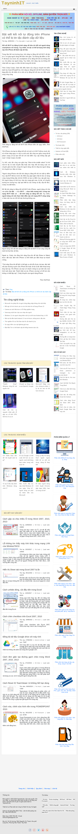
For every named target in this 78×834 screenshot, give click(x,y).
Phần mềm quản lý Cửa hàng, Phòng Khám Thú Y (64, 557)
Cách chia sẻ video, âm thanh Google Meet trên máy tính (67, 409)
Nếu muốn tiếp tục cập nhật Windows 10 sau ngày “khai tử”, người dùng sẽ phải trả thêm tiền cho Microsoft (64, 66)
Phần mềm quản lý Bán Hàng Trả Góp (64, 636)
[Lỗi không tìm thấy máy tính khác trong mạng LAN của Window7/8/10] (10, 551)
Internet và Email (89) (62, 151)
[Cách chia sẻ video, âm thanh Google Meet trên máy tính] (56, 408)
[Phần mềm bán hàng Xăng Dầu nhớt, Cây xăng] (64, 734)
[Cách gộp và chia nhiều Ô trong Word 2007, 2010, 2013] (10, 529)
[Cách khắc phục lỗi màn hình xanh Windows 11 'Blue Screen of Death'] (56, 254)
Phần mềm (45, 805)
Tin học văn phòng (53, 799)
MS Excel (37, 573)
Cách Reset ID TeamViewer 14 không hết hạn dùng (26, 683)
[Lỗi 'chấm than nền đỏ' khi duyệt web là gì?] (10, 446)
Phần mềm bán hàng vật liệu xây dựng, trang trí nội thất (64, 663)
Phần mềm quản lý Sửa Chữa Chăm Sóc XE (53, 810)
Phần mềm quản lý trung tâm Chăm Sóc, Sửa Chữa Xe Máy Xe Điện (64, 514)
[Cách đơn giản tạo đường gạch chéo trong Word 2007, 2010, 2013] (10, 667)
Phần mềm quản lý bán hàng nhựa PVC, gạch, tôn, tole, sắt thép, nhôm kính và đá (64, 690)
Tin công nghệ (20, 41)
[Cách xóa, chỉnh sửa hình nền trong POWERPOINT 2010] (10, 717)
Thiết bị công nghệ (54, 805)
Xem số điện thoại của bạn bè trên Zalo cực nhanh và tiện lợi (67, 235)
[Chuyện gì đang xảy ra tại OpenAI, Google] (26, 375)
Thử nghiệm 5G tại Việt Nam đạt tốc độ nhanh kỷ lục (20, 321)
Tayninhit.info (21, 799)
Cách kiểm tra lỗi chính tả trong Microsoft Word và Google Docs (67, 189)
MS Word (37, 525)
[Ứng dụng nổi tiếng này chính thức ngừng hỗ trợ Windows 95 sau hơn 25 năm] (56, 75)
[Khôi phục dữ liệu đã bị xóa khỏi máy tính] (56, 364)
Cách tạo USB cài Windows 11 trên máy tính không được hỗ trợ (67, 209)
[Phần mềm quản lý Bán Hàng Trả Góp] (64, 626)
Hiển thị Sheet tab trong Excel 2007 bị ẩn (21, 570)
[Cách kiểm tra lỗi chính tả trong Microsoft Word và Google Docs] (56, 188)
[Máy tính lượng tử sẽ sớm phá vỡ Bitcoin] (56, 39)
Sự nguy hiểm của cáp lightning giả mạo (17, 324)
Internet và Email (39, 640)
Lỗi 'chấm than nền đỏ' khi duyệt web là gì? (10, 458)
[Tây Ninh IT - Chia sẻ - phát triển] (20, 3)
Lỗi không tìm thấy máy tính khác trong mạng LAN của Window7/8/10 (67, 358)
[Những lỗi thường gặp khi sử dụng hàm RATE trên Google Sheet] (56, 241)
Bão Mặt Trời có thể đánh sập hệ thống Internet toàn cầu (21, 327)
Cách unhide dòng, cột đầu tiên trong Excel (22, 590)
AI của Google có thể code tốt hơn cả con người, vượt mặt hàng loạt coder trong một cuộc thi (26, 460)
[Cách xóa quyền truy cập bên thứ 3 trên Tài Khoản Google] (56, 345)
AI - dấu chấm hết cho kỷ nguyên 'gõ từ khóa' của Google (67, 58)
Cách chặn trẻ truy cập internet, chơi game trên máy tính (67, 314)
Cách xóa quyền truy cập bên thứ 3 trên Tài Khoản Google (67, 346)
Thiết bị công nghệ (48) (62, 148)
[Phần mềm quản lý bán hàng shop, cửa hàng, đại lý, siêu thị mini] (64, 115)
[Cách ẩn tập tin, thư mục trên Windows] (56, 379)
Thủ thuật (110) (60, 145)
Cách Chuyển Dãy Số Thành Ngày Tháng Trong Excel (67, 308)
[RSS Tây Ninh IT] (47, 830)
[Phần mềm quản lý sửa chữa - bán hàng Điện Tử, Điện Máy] (64, 707)
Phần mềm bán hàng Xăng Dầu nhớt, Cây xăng (64, 745)
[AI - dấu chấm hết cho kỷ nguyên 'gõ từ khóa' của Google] (56, 57)
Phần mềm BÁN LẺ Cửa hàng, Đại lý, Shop (64, 458)
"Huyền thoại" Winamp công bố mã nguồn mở (10, 386)
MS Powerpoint (39, 712)
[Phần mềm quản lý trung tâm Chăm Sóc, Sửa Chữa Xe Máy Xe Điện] (64, 503)
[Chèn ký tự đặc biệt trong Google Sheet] (56, 390)
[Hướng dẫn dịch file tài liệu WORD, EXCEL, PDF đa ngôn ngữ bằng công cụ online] (56, 320)
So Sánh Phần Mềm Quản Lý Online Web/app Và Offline (67, 196)
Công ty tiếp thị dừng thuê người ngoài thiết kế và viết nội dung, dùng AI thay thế (43, 460)
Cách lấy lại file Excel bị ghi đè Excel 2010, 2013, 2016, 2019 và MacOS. (67, 221)
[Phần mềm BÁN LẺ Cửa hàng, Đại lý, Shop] (64, 448)
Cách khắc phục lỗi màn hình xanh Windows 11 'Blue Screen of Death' (67, 255)
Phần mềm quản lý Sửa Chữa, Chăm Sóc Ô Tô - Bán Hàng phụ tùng (64, 486)
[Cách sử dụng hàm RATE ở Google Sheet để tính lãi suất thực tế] (56, 247)
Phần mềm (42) (60, 154)
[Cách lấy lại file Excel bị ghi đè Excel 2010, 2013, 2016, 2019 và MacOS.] (56, 221)
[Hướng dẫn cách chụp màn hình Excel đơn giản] (56, 215)
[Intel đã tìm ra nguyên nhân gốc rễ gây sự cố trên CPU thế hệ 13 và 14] (10, 401)
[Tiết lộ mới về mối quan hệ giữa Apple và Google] (56, 44)
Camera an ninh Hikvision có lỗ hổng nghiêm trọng (19, 309)
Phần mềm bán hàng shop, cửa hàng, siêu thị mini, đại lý (67, 202)
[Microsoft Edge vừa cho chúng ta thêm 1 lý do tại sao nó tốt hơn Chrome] (43, 375)
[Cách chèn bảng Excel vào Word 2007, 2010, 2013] (56, 402)
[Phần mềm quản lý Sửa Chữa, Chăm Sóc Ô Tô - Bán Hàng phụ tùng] (64, 475)
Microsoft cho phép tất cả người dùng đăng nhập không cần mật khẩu (25, 303)
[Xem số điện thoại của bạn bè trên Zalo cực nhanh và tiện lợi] (56, 234)
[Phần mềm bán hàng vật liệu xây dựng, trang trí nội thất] (64, 652)
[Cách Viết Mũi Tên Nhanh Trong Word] (56, 385)
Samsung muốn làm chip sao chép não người (18, 312)
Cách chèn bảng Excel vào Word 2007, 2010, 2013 (67, 403)
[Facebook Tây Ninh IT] (30, 830)
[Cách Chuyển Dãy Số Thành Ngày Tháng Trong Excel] (56, 307)
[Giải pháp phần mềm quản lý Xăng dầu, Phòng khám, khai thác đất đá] (42, 830)
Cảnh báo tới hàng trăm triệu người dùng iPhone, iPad (67, 93)
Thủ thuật (37, 549)
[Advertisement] (26, 345)
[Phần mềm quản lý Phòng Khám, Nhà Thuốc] (64, 527)
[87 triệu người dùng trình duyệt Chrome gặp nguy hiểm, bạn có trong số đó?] (43, 474)
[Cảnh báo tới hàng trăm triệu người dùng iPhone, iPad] (56, 93)
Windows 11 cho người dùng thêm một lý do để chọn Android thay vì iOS (26, 315)
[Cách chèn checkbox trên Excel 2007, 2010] (10, 625)
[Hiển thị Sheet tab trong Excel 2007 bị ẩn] (10, 574)
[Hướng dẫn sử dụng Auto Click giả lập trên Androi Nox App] (56, 338)
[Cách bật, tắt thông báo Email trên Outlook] (56, 396)
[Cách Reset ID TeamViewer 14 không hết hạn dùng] (10, 688)
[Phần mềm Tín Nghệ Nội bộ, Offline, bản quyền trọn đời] (39, 21)
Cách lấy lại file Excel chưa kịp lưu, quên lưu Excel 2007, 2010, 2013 (67, 228)
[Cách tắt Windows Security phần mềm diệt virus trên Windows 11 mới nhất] (56, 173)
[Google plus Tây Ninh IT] (34, 830)
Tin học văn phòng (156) (63, 133)
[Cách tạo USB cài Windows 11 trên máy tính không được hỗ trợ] (56, 208)
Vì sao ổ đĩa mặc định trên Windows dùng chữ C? (10, 486)
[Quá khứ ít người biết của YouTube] (56, 99)
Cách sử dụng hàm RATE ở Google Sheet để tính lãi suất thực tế (67, 248)
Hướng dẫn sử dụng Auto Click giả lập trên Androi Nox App (67, 339)
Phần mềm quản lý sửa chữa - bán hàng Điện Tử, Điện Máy (64, 718)
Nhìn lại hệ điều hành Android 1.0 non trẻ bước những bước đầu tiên (25, 318)
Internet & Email (64, 805)
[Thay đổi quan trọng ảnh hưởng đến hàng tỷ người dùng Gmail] (56, 50)
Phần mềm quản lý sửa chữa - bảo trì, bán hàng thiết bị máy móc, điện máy (64, 585)
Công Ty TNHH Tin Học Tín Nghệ (27, 807)
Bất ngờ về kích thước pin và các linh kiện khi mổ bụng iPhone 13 (24, 306)
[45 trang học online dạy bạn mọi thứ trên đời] (56, 301)
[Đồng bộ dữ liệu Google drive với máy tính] (10, 643)
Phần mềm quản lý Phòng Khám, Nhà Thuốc (64, 536)
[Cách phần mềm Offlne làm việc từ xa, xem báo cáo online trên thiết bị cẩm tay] (56, 164)
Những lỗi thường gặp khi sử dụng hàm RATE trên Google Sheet (67, 242)
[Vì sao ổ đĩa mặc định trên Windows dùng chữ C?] (10, 474)
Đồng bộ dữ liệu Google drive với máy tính (22, 637)
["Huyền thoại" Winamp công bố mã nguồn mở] (10, 375)
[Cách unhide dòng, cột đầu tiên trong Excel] (10, 599)
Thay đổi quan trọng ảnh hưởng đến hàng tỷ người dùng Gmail (67, 51)
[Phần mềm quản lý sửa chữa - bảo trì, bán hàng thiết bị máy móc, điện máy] (64, 573)
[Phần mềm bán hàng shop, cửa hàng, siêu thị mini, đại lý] (56, 201)
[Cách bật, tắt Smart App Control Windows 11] (56, 182)
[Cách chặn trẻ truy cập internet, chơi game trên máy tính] (56, 314)
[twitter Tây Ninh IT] (38, 830)
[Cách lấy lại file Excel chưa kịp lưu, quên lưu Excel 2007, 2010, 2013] (56, 227)
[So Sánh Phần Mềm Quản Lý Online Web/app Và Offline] (56, 195)
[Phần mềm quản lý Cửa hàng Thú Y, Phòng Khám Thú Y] (64, 549)
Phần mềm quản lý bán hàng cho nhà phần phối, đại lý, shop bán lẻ (65, 610)
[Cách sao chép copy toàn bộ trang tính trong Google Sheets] (56, 294)
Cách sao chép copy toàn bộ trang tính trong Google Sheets (67, 295)
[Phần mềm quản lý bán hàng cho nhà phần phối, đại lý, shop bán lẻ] (64, 601)
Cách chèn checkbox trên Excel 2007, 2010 (22, 616)
